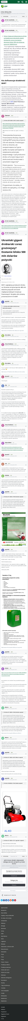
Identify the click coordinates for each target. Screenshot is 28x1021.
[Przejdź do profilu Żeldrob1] (2, 116)
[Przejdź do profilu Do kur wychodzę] (2, 20)
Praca (2, 957)
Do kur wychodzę (9, 20)
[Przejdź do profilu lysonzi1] (2, 376)
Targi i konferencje (5, 985)
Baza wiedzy (4, 913)
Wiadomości (4, 998)
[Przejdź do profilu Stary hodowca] (2, 344)
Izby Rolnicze (4, 936)
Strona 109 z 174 (14, 16)
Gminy (2, 931)
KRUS (2, 938)
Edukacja (3, 923)
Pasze (2, 954)
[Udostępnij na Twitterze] (2, 900)
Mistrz (7, 707)
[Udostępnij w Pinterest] (15, 900)
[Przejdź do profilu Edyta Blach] (2, 443)
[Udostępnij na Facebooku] (4, 900)
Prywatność (4, 1011)
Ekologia (3, 926)
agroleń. (7, 301)
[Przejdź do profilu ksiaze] (2, 668)
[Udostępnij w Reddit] (11, 900)
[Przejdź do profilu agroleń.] (2, 302)
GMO (2, 933)
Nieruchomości (4, 949)
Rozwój (3, 983)
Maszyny (3, 944)
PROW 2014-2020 (5, 972)
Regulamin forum (5, 1014)
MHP (12, 101)
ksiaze (6, 668)
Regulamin (3, 1016)
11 (26, 890)
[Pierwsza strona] (1, 16)
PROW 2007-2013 (5, 970)
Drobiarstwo (22, 13)
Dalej (23, 16)
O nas (2, 1018)
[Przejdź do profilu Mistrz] (2, 707)
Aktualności (3, 910)
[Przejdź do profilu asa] (2, 464)
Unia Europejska (5, 990)
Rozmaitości (4, 980)
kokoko (7, 475)
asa (6, 463)
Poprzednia (5, 16)
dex (6, 385)
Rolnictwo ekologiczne (6, 977)
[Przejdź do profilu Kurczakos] (2, 335)
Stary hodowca (9, 344)
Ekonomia (3, 928)
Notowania (3, 951)
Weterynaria (4, 995)
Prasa (2, 959)
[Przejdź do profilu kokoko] (2, 476)
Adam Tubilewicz (7, 276)
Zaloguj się (14, 885)
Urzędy (2, 993)
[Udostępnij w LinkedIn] (13, 900)
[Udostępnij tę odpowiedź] (25, 21)
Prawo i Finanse (4, 962)
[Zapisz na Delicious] (8, 900)
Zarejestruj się (14, 875)
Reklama (3, 1009)
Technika (3, 988)
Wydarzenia (3, 1001)
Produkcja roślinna (5, 964)
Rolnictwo (3, 975)
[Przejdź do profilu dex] (2, 385)
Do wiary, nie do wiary (6, 918)
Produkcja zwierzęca (6, 967)
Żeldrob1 (9, 13)
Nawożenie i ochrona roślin (7, 946)
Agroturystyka (4, 907)
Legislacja (3, 941)
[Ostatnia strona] (26, 16)
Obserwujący (12, 890)
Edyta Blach (8, 442)
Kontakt (3, 1007)
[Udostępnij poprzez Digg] (6, 900)
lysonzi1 (7, 376)
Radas (17, 783)
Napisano (12, 21)
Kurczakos (8, 335)
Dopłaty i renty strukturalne (7, 915)
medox (18, 120)
